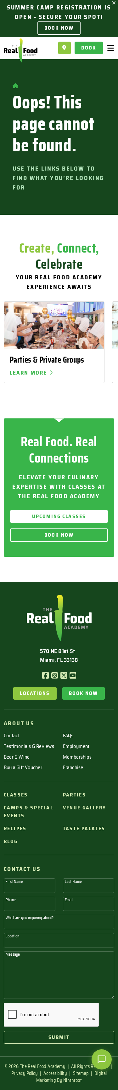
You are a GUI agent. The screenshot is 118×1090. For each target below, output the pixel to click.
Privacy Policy (24, 1073)
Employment (76, 746)
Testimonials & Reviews (29, 746)
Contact (12, 735)
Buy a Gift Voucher (23, 767)
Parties (74, 795)
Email (69, 900)
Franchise (73, 767)
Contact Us (22, 869)
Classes (16, 795)
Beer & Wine (17, 757)
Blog (11, 841)
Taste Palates (84, 828)
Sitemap (81, 1073)
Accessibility (55, 1073)
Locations (35, 693)
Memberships (77, 757)
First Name (14, 881)
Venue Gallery (84, 808)
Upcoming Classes (59, 516)
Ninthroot (72, 1080)
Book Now (59, 28)
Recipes (15, 828)
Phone (11, 900)
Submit (59, 1037)
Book (88, 48)
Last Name (73, 881)
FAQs (68, 735)
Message (13, 954)
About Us (19, 723)
